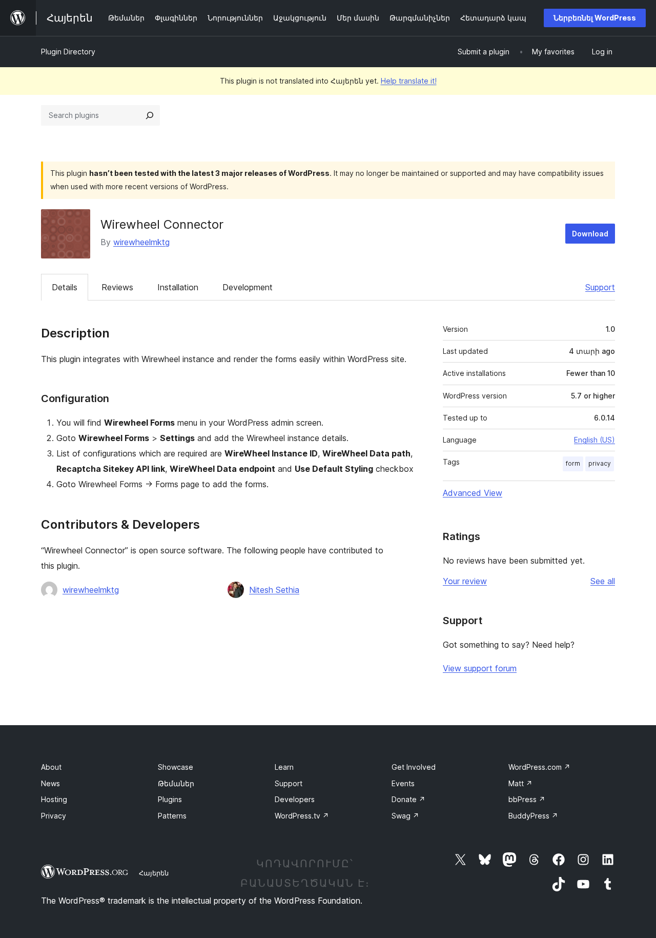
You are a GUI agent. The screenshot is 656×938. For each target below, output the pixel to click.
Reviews (117, 287)
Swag (405, 815)
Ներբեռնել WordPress (595, 17)
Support (600, 287)
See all (602, 581)
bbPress (526, 799)
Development (247, 287)
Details (64, 287)
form (573, 463)
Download (590, 233)
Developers (295, 799)
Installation (177, 287)
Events (403, 783)
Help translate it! (409, 80)
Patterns (172, 815)
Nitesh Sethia (274, 590)
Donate (408, 799)
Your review (465, 581)
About (51, 767)
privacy (599, 463)
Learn (284, 767)
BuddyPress (533, 815)
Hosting (54, 799)
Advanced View (472, 493)
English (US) (594, 439)
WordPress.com (539, 767)
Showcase (175, 767)
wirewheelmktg (141, 242)
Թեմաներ (176, 783)
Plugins (170, 799)
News (50, 783)
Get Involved (414, 767)
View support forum (480, 668)
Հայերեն (154, 873)
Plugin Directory (68, 51)
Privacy (53, 815)
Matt (520, 783)
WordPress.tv (302, 815)
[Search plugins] (149, 115)
